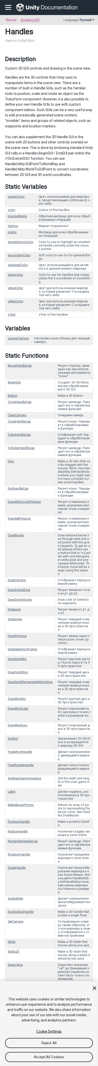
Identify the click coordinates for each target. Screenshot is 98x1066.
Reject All (49, 1043)
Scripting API (30, 20)
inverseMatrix (17, 216)
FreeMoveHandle (20, 752)
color (11, 210)
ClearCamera (17, 415)
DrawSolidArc (17, 659)
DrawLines (15, 619)
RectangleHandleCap (23, 841)
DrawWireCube (18, 708)
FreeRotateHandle (21, 765)
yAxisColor (15, 288)
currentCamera (18, 338)
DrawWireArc (17, 699)
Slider (12, 942)
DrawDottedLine (19, 590)
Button (12, 395)
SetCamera (15, 921)
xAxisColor (15, 275)
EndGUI (13, 738)
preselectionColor (20, 242)
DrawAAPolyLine (19, 518)
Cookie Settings (49, 1031)
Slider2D (13, 951)
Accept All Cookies (49, 1057)
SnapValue (15, 965)
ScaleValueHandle (21, 912)
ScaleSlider (15, 898)
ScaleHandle (17, 868)
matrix (12, 232)
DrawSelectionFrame (22, 649)
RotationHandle (19, 854)
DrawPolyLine (17, 636)
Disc (11, 461)
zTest (12, 314)
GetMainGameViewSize (24, 778)
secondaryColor (19, 255)
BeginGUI (14, 382)
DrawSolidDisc (18, 672)
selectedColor (18, 265)
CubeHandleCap (19, 435)
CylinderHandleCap (21, 448)
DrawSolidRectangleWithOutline (30, 682)
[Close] (94, 988)
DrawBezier (16, 535)
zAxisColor (15, 301)
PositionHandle (19, 821)
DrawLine (14, 609)
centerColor (16, 196)
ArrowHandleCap (20, 365)
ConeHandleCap (19, 421)
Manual (11, 20)
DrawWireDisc (17, 725)
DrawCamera (17, 580)
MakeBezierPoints (21, 805)
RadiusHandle (18, 831)
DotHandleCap (18, 488)
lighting (13, 226)
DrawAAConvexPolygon (24, 502)
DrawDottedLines (20, 599)
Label (11, 791)
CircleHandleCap (19, 402)
